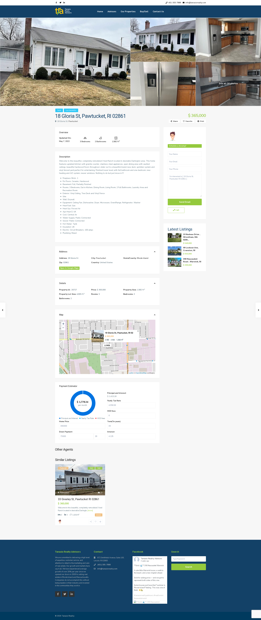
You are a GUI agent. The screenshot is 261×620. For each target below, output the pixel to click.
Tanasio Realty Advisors (151, 558)
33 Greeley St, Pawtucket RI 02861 (78, 499)
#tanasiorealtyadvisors (143, 595)
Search (188, 567)
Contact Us (158, 11)
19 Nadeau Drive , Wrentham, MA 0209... (191, 237)
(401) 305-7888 (104, 565)
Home (100, 11)
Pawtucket (73, 121)
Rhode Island (142, 258)
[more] (90, 510)
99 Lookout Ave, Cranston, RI (190, 249)
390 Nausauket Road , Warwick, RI (192, 260)
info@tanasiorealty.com (107, 569)
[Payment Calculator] (107, 386)
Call (177, 210)
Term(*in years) (114, 421)
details (98, 515)
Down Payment (65, 432)
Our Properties (128, 11)
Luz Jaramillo (71, 110)
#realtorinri (158, 595)
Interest (111, 432)
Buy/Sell (144, 11)
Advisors (112, 11)
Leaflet (131, 373)
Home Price (64, 421)
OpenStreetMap (141, 373)
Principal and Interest (116, 393)
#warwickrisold (140, 598)
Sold (59, 110)
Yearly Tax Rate (114, 401)
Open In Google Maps (69, 268)
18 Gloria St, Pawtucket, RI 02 (119, 332)
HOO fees (111, 411)
